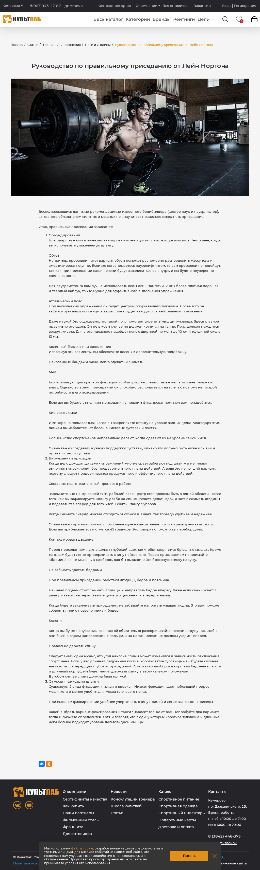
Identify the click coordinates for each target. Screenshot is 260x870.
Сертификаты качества (85, 799)
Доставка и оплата (176, 827)
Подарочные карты (177, 820)
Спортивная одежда (178, 806)
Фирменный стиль (81, 820)
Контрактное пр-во (114, 6)
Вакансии (202, 6)
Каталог (165, 792)
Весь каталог (108, 19)
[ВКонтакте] (42, 764)
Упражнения (70, 45)
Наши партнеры (78, 813)
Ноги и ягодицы (98, 45)
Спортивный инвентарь (181, 813)
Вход (226, 6)
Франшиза (73, 827)
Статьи (32, 45)
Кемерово (11, 6)
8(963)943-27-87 (56, 6)
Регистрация (245, 6)
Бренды (162, 19)
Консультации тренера (133, 799)
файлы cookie (82, 848)
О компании (146, 6)
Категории (138, 19)
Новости (119, 792)
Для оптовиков (175, 6)
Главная (17, 45)
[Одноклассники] (49, 764)
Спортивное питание (178, 799)
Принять (189, 856)
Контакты (217, 792)
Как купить (73, 806)
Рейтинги (184, 19)
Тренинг (49, 45)
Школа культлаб (126, 806)
